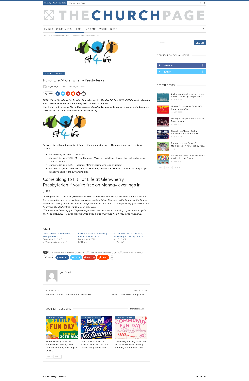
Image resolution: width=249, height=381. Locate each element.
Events (48, 29)
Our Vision (81, 3)
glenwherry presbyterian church (101, 252)
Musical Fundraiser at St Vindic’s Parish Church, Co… (186, 107)
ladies (117, 252)
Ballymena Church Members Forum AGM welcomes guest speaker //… (187, 95)
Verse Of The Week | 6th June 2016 (129, 294)
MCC (200, 376)
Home (72, 3)
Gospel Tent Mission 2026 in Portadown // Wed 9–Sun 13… (185, 132)
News (113, 29)
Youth (103, 29)
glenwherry (82, 252)
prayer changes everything (132, 252)
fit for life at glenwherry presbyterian (62, 252)
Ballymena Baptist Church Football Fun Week (68, 294)
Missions (91, 29)
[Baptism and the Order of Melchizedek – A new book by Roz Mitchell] (163, 146)
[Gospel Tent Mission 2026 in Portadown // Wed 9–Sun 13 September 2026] (163, 134)
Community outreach (69, 29)
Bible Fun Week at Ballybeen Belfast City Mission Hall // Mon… (188, 156)
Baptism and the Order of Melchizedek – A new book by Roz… (188, 144)
